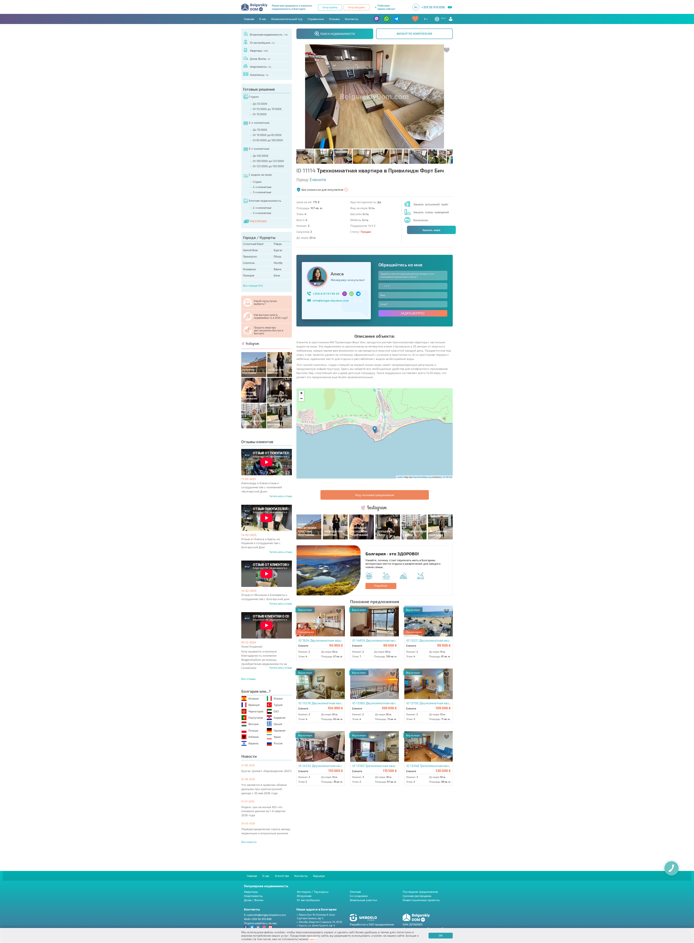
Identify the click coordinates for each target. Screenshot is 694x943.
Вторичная (304, 895)
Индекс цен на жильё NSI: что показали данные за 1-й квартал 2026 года (263, 811)
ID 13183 (389, 766)
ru (442, 18)
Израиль (253, 743)
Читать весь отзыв (280, 496)
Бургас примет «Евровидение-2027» (266, 771)
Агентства (282, 875)
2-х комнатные (259, 122)
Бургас (278, 250)
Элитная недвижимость (265, 200)
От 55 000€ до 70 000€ (267, 109)
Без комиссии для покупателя (322, 189)
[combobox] (384, 286)
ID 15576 (334, 703)
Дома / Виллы (253, 900)
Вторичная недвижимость (269, 34)
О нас (262, 19)
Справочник (316, 19)
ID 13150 (439, 703)
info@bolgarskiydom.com (331, 300)
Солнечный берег (253, 243)
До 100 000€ (261, 155)
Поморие (248, 275)
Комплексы (259, 74)
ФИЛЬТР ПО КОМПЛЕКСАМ (414, 33)
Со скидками (359, 895)
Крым (277, 736)
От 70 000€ (260, 114)
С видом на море (260, 174)
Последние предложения (420, 891)
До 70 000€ (260, 129)
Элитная (355, 891)
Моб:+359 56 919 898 (257, 919)
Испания (253, 698)
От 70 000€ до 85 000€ (267, 135)
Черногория (255, 711)
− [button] (301, 398)
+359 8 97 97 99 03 (326, 293)
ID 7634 (341, 640)
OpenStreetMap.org (421, 476)
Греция (278, 724)
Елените (318, 179)
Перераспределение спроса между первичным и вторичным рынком (265, 831)
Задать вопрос (413, 313)
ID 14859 (391, 640)
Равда (278, 243)
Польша (253, 730)
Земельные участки (363, 900)
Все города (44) (253, 285)
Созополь (249, 262)
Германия (279, 730)
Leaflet (400, 476)
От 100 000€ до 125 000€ (268, 161)
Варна (277, 269)
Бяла (277, 275)
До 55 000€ (260, 103)
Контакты (351, 19)
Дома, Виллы (260, 58)
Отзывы (334, 19)
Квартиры (259, 50)
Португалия (255, 717)
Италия (278, 698)
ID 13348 (450, 766)
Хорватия (279, 717)
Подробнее (380, 585)
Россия (278, 743)
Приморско (250, 256)
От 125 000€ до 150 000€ (268, 166)
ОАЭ (276, 711)
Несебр (278, 262)
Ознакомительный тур (287, 19)
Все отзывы (248, 678)
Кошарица (249, 269)
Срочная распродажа (417, 895)
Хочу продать (356, 7)
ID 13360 (396, 703)
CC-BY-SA (447, 476)
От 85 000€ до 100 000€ (268, 140)
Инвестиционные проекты (421, 900)
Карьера (319, 875)
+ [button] (301, 393)
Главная (249, 19)
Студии (254, 96)
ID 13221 (443, 640)
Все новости (248, 841)
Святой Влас (250, 250)
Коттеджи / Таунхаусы (312, 891)
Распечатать (420, 220)
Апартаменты (260, 66)
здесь (313, 939)
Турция (278, 704)
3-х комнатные (259, 148)
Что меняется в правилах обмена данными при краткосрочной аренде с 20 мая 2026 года (264, 789)
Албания (253, 736)
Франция (254, 704)
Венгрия (253, 724)
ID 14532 (334, 766)
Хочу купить (330, 7)
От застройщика (262, 42)
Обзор (277, 256)
